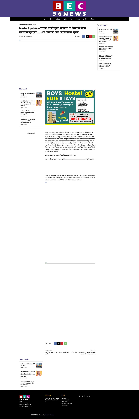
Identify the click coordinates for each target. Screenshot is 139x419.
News (28, 24)
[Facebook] (83, 36)
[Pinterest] (90, 36)
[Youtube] (90, 396)
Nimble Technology (49, 414)
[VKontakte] (87, 396)
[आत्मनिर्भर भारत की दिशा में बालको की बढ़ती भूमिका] (39, 95)
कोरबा (31, 24)
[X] (87, 36)
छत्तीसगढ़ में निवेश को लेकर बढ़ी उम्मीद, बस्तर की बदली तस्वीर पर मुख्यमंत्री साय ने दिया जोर (105, 65)
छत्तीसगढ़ (34, 24)
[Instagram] (82, 396)
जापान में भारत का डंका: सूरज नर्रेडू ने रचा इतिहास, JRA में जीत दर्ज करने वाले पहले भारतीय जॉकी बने (28, 121)
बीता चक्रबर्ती (22, 36)
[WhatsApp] (93, 36)
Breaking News (22, 24)
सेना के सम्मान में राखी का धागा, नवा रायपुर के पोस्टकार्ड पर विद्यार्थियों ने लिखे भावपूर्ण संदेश (27, 112)
